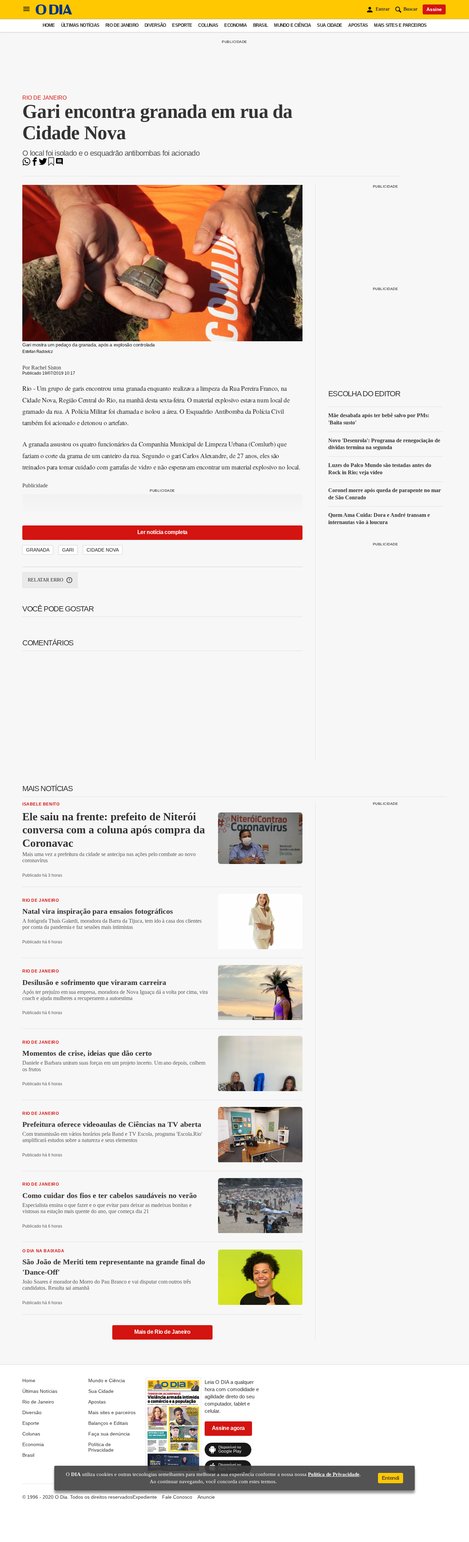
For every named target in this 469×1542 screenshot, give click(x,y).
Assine (434, 9)
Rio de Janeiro (121, 25)
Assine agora (228, 1428)
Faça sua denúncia (109, 1433)
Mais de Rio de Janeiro (162, 1332)
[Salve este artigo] (51, 164)
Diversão (155, 25)
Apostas (358, 25)
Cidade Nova (103, 550)
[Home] (54, 13)
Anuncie (206, 1497)
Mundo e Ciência (292, 25)
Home (49, 25)
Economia (235, 25)
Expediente (145, 1497)
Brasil (260, 25)
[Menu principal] (26, 9)
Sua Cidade (329, 25)
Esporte (182, 25)
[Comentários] (59, 164)
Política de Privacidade (101, 1447)
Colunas (208, 25)
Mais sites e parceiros (400, 25)
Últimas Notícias (80, 25)
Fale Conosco (177, 1497)
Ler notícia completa (162, 532)
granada (37, 550)
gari (68, 550)
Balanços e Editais (108, 1423)
